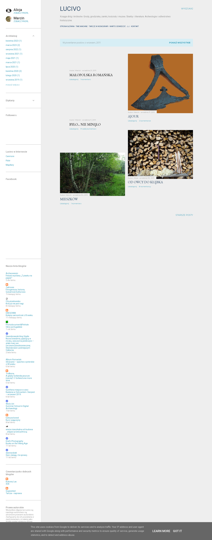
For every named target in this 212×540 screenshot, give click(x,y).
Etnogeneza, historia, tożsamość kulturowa (15, 290)
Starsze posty (184, 215)
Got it (177, 531)
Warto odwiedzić (118, 26)
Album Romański (13, 359)
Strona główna (67, 26)
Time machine (82, 26)
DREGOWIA (11, 313)
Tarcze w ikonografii (98, 26)
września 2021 (14, 54)
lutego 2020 (12, 75)
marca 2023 (12, 45)
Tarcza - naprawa (14, 493)
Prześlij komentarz (88, 129)
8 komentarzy (145, 186)
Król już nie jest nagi (15, 303)
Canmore (10, 156)
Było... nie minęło (85, 124)
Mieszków (69, 199)
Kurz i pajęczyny (13, 420)
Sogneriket (11, 491)
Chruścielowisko (13, 301)
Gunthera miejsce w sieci (17, 390)
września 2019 (14, 80)
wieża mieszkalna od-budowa (19, 429)
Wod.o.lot (10, 404)
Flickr (8, 160)
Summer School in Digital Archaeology (17, 407)
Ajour (133, 116)
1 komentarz (85, 79)
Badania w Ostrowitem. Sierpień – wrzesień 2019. (20, 393)
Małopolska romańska (91, 75)
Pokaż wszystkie (179, 42)
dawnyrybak (11, 453)
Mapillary (10, 165)
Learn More (161, 531)
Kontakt (135, 26)
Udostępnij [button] (73, 79)
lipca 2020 (11, 67)
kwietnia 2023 (13, 41)
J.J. (128, 26)
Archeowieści (12, 273)
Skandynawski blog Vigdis (17, 336)
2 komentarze (145, 121)
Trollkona (10, 373)
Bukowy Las (11, 481)
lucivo (70, 8)
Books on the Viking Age (17, 443)
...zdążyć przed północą (16, 432)
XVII (7, 484)
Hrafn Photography (14, 441)
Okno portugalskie (14, 327)
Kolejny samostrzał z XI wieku (19, 315)
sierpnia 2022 (13, 49)
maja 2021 (12, 58)
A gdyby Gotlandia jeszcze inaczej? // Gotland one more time (19, 378)
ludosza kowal (12, 418)
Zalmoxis (10, 287)
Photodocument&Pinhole (17, 324)
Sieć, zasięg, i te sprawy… (17, 455)
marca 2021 (12, 62)
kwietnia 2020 (13, 71)
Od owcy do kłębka (145, 182)
